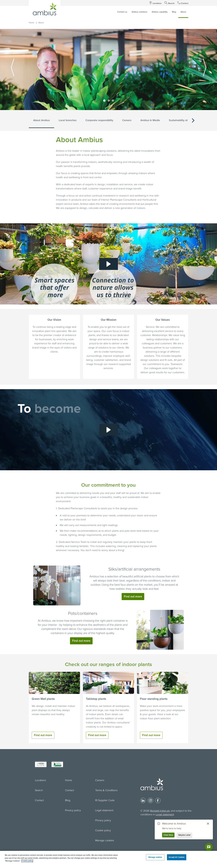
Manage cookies (104, 840)
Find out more (133, 596)
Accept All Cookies (177, 857)
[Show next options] (193, 120)
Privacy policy (73, 810)
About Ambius (41, 120)
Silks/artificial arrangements (134, 569)
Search (171, 3)
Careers (126, 120)
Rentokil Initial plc (160, 810)
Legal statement (104, 810)
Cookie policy (103, 830)
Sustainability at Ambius (183, 120)
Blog (67, 800)
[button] (108, 264)
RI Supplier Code (105, 800)
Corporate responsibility (99, 120)
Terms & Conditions (106, 790)
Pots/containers (82, 613)
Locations (157, 3)
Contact (184, 3)
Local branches (67, 120)
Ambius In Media (150, 120)
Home (31, 22)
